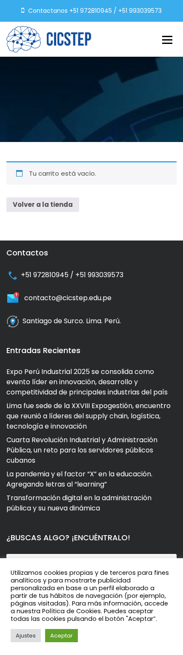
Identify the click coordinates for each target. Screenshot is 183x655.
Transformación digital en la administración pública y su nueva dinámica (79, 503)
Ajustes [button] (26, 636)
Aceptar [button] (61, 636)
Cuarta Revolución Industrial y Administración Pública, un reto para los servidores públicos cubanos (81, 450)
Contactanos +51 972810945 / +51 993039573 (94, 10)
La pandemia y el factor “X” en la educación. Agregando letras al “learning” (79, 479)
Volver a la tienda (43, 204)
